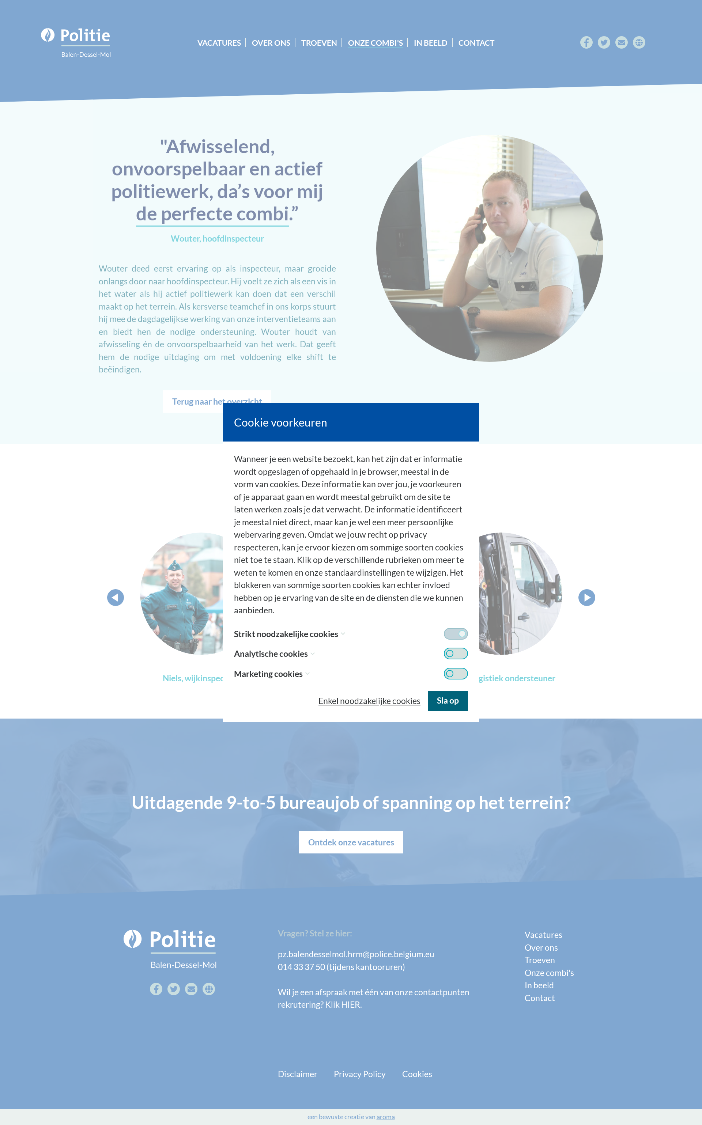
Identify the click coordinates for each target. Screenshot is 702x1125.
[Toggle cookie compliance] (456, 653)
